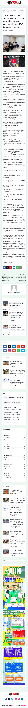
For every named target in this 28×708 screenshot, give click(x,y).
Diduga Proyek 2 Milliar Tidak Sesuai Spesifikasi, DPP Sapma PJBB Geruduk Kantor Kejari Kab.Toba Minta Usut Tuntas (17, 542)
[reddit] (18, 346)
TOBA (14, 422)
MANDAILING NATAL (8, 407)
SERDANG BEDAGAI (7, 417)
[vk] (5, 350)
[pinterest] (23, 346)
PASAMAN (16, 412)
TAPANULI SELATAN (15, 419)
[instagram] (9, 350)
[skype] (23, 350)
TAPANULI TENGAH (7, 422)
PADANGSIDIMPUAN (8, 412)
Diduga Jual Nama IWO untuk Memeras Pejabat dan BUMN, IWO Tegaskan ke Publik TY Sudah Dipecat (16, 304)
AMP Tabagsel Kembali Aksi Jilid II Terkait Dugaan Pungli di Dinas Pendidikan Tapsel (17, 552)
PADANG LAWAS (7, 409)
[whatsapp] (18, 350)
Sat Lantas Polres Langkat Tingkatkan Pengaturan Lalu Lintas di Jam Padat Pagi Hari (17, 533)
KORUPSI (10, 262)
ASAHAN (5, 397)
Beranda (4, 8)
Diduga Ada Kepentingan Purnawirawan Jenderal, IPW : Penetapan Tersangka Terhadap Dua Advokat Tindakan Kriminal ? (17, 329)
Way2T (12, 705)
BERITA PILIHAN (12, 397)
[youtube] (14, 350)
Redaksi (5, 30)
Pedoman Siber (19, 703)
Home (8, 703)
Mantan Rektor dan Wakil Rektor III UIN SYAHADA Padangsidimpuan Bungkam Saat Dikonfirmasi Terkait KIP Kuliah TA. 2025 (17, 382)
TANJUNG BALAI (7, 419)
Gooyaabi (24, 705)
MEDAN (15, 407)
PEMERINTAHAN (7, 414)
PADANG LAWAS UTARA (16, 409)
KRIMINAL (17, 400)
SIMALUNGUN (16, 417)
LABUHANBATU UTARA (8, 404)
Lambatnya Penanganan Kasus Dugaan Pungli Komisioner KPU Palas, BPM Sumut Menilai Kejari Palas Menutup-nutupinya (17, 523)
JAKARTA (8, 8)
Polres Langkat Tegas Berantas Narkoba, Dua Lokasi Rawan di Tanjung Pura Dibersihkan (17, 372)
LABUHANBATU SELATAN (16, 402)
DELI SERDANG (20, 397)
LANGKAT (16, 404)
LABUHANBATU (7, 402)
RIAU (13, 414)
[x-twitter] (9, 346)
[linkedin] (14, 346)
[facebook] (5, 346)
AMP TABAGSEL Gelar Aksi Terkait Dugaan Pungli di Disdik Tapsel (16, 363)
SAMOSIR (18, 414)
